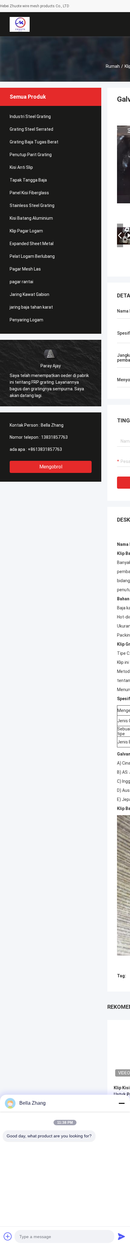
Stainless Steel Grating (32, 205)
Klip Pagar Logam (26, 230)
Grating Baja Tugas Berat (34, 141)
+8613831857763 (45, 449)
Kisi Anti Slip (21, 167)
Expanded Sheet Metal (32, 243)
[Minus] (121, 1103)
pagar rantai (21, 281)
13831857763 (54, 437)
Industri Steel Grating (30, 116)
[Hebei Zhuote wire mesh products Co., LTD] (19, 24)
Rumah (113, 66)
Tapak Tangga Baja (28, 180)
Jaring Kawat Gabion (29, 294)
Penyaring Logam (26, 319)
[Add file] (8, 1236)
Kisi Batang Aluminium (31, 218)
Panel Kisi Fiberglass (29, 192)
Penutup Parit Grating (31, 154)
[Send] (121, 1236)
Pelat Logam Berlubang (32, 256)
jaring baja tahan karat (31, 307)
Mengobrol (50, 467)
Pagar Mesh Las (25, 269)
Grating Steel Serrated (31, 129)
